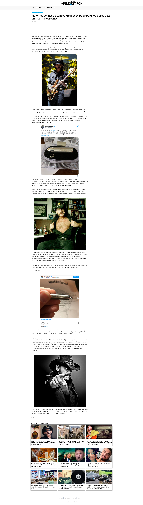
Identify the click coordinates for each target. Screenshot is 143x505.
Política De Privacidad (70, 498)
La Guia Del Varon (71, 3)
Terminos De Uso (81, 498)
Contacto (60, 498)
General (41, 12)
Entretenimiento (35, 12)
